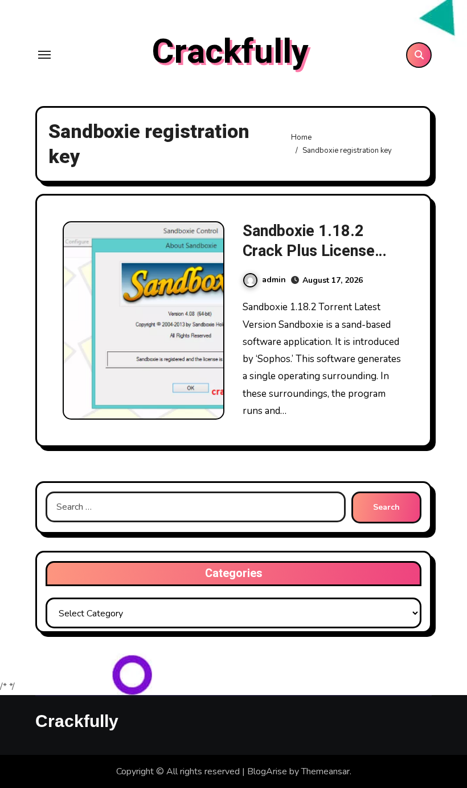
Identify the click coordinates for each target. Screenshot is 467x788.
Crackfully (230, 52)
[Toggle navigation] (44, 55)
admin (274, 279)
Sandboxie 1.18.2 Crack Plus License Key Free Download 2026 (309, 261)
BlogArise (267, 771)
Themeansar (325, 771)
